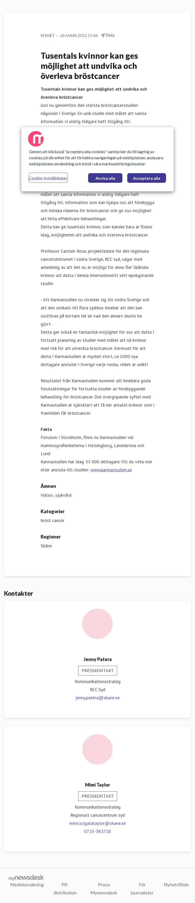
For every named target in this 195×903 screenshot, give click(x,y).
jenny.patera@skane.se (97, 697)
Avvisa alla (105, 178)
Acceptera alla (146, 178)
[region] (97, 159)
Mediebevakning (27, 884)
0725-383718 (97, 831)
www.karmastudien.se (111, 470)
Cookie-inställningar (48, 177)
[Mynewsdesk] (26, 877)
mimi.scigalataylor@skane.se (97, 823)
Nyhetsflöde (176, 884)
